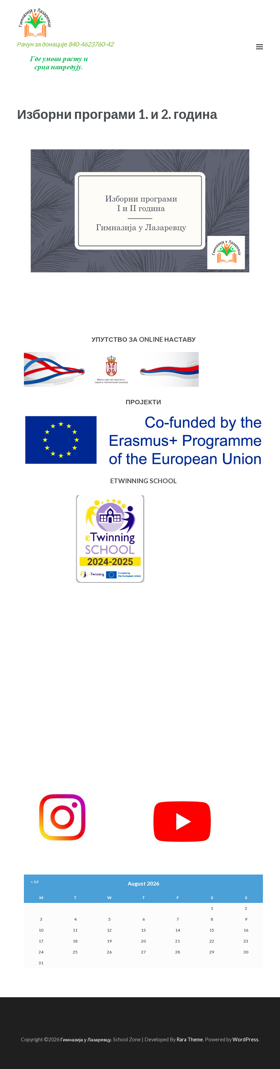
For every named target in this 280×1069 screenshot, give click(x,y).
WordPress (245, 1039)
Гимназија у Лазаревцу (85, 1039)
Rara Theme (190, 1039)
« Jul (35, 881)
